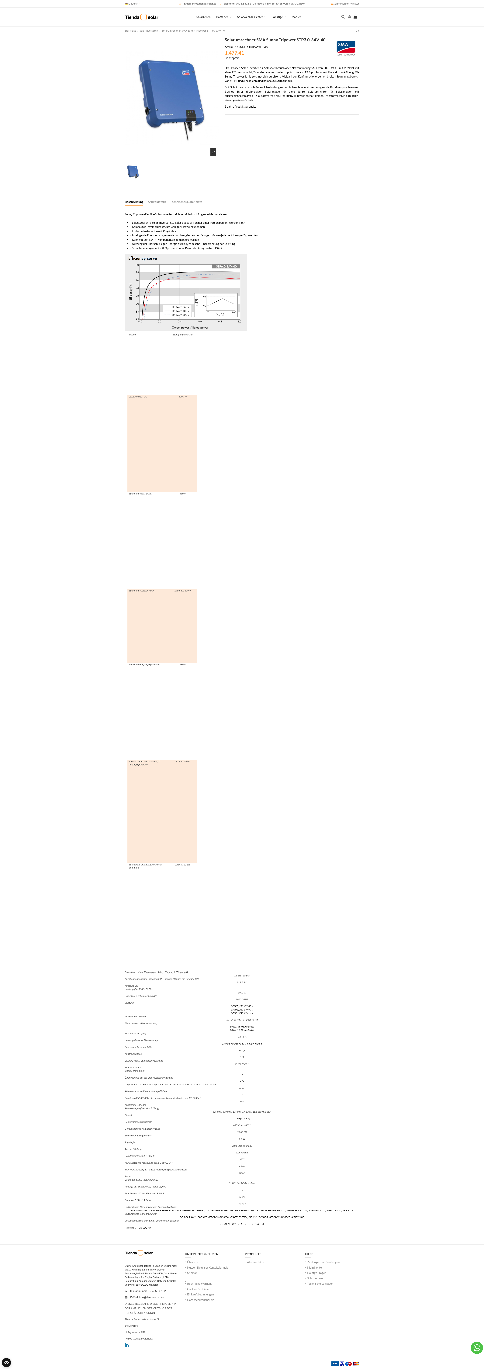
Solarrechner (315, 1278)
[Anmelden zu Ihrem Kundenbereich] (349, 17)
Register (354, 3)
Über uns (192, 1262)
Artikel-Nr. (231, 46)
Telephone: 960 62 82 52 (236, 3)
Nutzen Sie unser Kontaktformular (208, 1267)
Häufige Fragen (316, 1272)
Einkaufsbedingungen (200, 1294)
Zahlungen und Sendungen (323, 1262)
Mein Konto (314, 1267)
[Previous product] (356, 30)
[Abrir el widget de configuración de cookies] (6, 1362)
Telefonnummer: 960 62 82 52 (148, 1290)
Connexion (339, 3)
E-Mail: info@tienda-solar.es (147, 1297)
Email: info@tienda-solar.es (200, 3)
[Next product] (358, 30)
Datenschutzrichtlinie (200, 1299)
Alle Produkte (255, 1262)
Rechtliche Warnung (199, 1283)
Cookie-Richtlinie (198, 1289)
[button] (279, 17)
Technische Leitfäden (320, 1283)
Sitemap (192, 1272)
